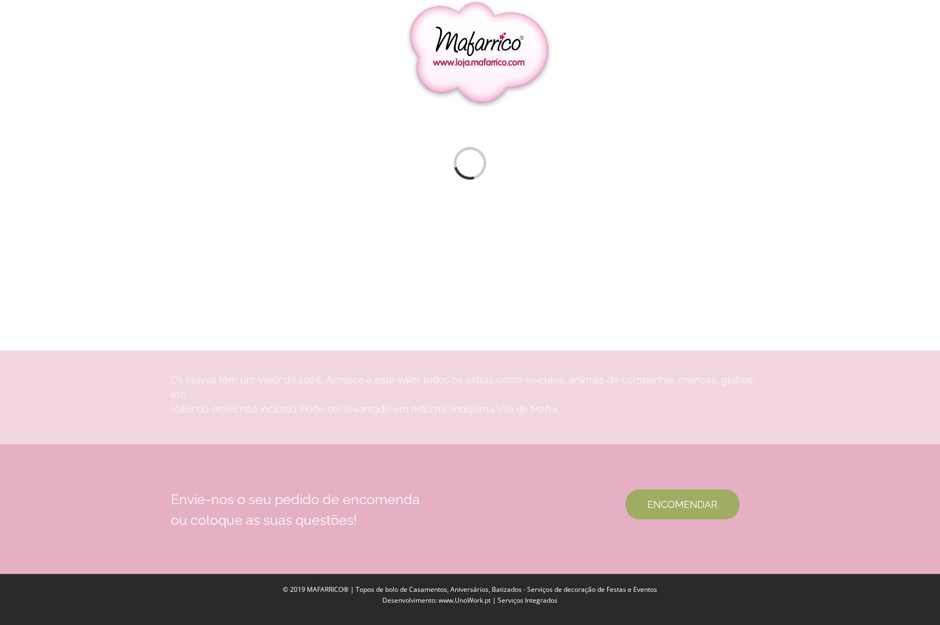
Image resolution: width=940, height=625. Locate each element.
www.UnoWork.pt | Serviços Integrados (498, 600)
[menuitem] (225, 54)
